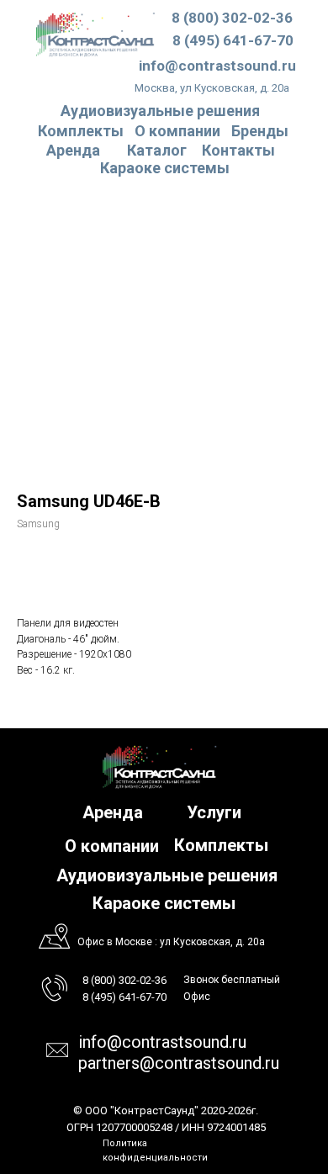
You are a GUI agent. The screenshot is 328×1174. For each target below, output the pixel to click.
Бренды (259, 131)
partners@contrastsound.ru (178, 1063)
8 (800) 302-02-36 (232, 17)
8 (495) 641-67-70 (233, 40)
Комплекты (81, 131)
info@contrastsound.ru (217, 65)
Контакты (238, 150)
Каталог (157, 150)
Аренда (73, 150)
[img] (95, 34)
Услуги (214, 812)
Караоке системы (165, 168)
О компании (177, 131)
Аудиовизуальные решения (167, 875)
